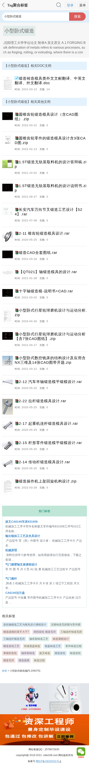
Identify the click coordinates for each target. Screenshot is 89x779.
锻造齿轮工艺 (11, 646)
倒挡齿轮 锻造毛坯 (45, 631)
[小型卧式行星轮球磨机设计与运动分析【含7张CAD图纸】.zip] (8, 340)
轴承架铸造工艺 (38, 638)
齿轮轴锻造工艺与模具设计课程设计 (24, 624)
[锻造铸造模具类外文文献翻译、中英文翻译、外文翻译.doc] (8, 85)
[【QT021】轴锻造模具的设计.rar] (8, 276)
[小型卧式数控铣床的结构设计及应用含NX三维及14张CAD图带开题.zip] (8, 364)
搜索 (77, 16)
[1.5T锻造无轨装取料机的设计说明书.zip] (8, 192)
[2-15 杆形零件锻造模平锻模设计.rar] (8, 447)
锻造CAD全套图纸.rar (38, 253)
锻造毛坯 (8, 660)
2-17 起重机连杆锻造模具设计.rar (48, 423)
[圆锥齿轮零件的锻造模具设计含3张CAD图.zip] (8, 144)
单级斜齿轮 (10, 653)
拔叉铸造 (44, 653)
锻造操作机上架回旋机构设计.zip (48, 481)
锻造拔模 (24, 660)
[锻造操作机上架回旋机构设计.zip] (8, 486)
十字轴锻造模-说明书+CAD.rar (46, 291)
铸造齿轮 (75, 653)
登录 (70, 5)
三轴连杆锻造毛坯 (14, 638)
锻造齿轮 (60, 653)
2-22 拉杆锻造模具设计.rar (42, 401)
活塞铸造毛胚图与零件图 (66, 624)
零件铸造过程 (73, 646)
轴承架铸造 (28, 653)
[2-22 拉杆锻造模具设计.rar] (8, 407)
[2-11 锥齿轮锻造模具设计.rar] (8, 237)
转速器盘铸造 (32, 646)
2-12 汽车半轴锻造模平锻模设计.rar (50, 382)
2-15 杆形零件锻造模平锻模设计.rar (50, 443)
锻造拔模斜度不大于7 (16, 631)
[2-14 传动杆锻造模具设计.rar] (8, 466)
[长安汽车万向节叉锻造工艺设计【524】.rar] (8, 216)
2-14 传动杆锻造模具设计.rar (44, 462)
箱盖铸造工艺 (53, 646)
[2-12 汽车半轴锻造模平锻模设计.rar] (8, 385)
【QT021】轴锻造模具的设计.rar (48, 272)
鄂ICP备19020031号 (47, 761)
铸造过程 (39, 660)
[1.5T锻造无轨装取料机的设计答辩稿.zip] (8, 168)
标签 (4, 670)
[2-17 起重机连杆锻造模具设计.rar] (8, 427)
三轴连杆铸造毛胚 (71, 631)
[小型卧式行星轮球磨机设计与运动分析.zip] (8, 316)
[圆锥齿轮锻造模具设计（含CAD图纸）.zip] (8, 121)
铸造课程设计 (61, 638)
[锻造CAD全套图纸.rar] (8, 256)
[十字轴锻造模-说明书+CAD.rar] (8, 295)
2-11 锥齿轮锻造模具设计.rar (44, 233)
